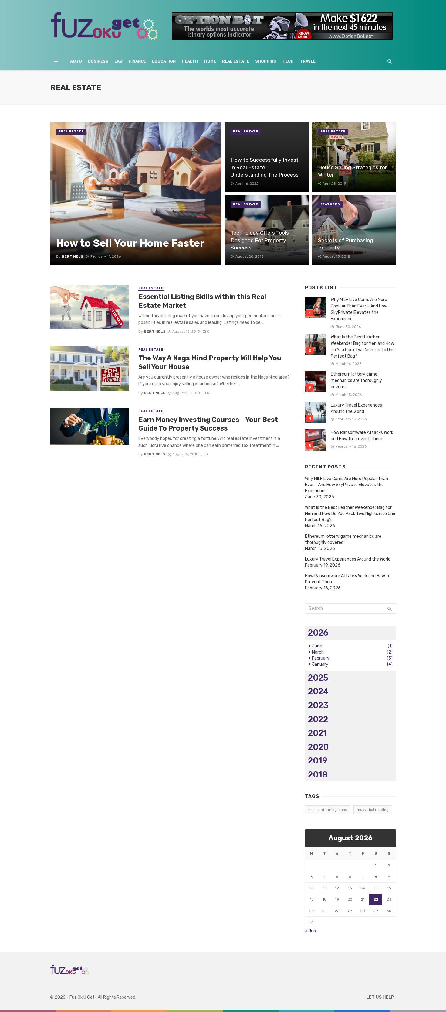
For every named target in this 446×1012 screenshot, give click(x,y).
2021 (317, 733)
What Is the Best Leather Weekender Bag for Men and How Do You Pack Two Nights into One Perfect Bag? (363, 346)
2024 (318, 691)
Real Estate (235, 61)
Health (190, 61)
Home (210, 61)
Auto (76, 61)
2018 (317, 775)
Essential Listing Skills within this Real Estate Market (202, 301)
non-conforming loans (327, 810)
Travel (308, 61)
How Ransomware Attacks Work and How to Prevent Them (362, 435)
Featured (330, 204)
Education (164, 61)
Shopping (265, 61)
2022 (318, 719)
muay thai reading (373, 810)
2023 (318, 705)
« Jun (310, 931)
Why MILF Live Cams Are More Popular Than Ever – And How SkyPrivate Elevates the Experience (359, 309)
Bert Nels (155, 331)
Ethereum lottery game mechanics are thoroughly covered (356, 380)
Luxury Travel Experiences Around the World (356, 408)
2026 (318, 633)
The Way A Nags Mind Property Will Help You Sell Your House (209, 362)
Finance (137, 61)
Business (98, 61)
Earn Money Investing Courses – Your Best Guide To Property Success (208, 424)
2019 (317, 761)
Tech (288, 61)
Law (118, 61)
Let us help (380, 997)
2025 (318, 678)
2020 (318, 747)
